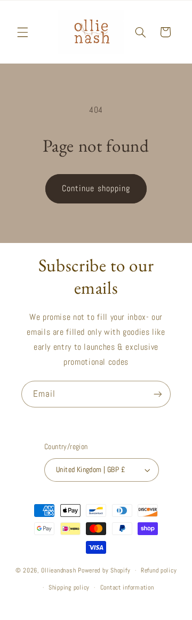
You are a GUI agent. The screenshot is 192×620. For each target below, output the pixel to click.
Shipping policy (69, 587)
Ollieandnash (58, 570)
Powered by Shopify (104, 570)
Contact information (127, 587)
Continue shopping (96, 188)
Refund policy (159, 570)
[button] (22, 32)
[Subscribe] (158, 394)
